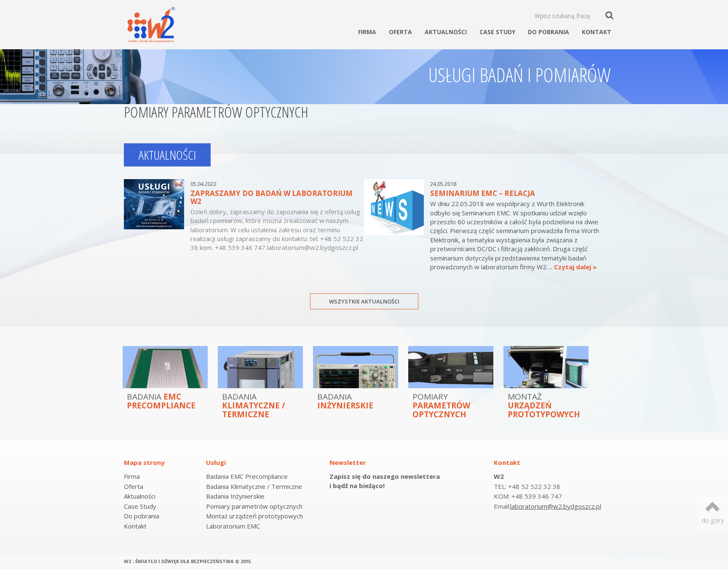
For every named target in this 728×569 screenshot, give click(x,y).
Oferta (400, 32)
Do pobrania (548, 32)
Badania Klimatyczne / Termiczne (254, 486)
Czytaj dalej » (575, 267)
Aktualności (446, 32)
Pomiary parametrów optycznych (254, 506)
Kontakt (596, 32)
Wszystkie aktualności (364, 301)
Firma (367, 32)
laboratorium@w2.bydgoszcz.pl (555, 506)
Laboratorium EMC (233, 526)
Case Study (497, 32)
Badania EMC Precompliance (247, 476)
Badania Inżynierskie (235, 496)
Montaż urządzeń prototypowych (254, 516)
